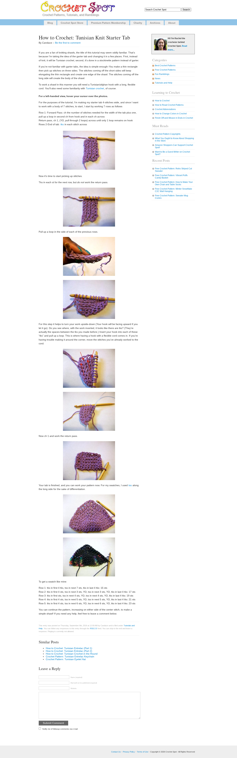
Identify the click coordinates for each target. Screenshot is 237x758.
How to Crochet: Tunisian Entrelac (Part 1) (69, 648)
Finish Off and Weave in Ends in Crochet (174, 118)
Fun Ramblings (162, 74)
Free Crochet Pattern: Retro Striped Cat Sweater (173, 169)
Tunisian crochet (95, 88)
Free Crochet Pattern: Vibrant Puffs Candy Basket (171, 176)
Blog (50, 22)
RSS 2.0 (93, 628)
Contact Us (116, 752)
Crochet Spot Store (72, 22)
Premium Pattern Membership (108, 22)
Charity (138, 22)
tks (62, 124)
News (157, 78)
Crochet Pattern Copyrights (167, 134)
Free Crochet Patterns (165, 70)
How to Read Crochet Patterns (169, 105)
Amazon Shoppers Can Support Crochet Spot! (174, 146)
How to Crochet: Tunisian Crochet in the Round (72, 653)
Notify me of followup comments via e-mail (60, 729)
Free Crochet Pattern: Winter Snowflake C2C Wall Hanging (173, 190)
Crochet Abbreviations (165, 109)
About (171, 22)
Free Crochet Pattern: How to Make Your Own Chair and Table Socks (174, 183)
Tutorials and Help (163, 83)
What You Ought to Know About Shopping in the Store (174, 139)
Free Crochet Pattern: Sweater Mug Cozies (171, 196)
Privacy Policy (129, 752)
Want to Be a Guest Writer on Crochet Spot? (172, 153)
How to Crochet (162, 100)
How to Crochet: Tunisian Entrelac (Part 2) (69, 651)
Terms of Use (142, 752)
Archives (155, 22)
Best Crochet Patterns (165, 65)
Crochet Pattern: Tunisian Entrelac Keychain (70, 656)
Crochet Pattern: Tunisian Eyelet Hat (66, 659)
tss (130, 485)
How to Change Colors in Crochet (171, 113)
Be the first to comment (68, 42)
